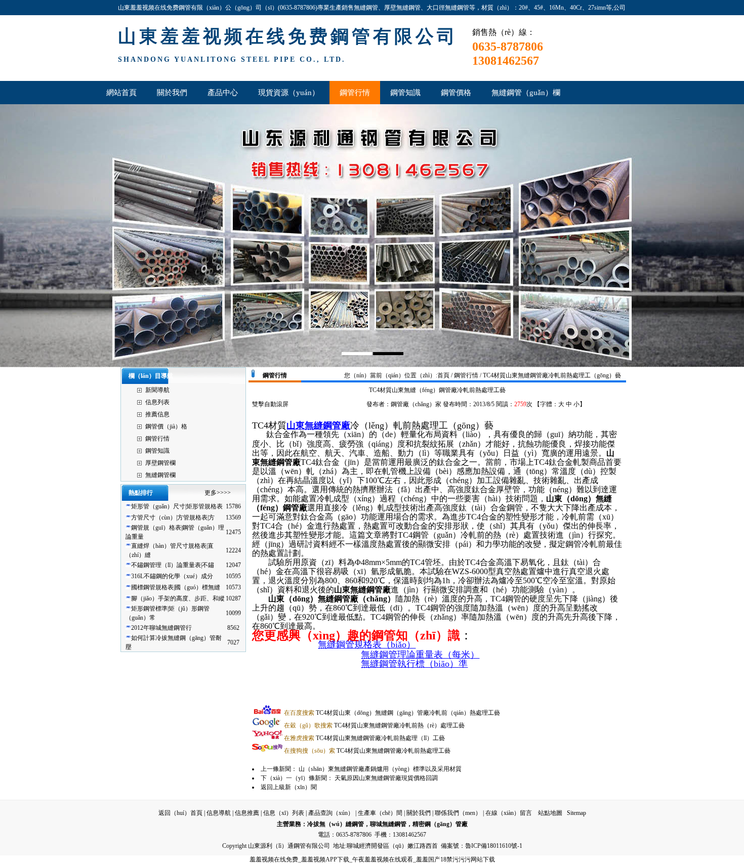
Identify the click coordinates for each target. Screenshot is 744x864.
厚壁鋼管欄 (160, 462)
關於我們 (418, 812)
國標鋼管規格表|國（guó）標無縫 (175, 587)
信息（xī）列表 (283, 812)
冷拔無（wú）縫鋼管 (335, 824)
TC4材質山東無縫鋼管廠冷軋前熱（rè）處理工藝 (374, 725)
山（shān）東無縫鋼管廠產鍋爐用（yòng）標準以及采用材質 (380, 768)
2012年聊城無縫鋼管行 (161, 627)
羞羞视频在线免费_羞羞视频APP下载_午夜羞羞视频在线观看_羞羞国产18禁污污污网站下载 (372, 859)
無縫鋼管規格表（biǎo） (367, 644)
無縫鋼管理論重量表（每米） (420, 655)
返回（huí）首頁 (180, 812)
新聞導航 (157, 390)
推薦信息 (157, 414)
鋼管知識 (157, 450)
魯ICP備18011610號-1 (493, 845)
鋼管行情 (157, 438)
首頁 (443, 375)
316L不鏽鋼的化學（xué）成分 (172, 576)
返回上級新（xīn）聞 (289, 787)
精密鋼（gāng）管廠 (440, 824)
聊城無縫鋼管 (388, 824)
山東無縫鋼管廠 (318, 425)
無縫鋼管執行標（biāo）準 (414, 664)
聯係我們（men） (458, 812)
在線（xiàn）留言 (508, 812)
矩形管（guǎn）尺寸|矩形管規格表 (177, 506)
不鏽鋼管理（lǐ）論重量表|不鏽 (172, 565)
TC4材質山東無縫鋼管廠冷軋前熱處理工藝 (367, 750)
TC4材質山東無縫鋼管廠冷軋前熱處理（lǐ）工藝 (364, 738)
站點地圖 (550, 812)
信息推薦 (247, 812)
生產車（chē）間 (380, 812)
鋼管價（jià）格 (166, 426)
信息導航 (218, 812)
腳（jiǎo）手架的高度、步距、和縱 (178, 598)
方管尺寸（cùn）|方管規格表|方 (173, 517)
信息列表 (157, 402)
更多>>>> (217, 492)
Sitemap (576, 812)
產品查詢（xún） (331, 812)
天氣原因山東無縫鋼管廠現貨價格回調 (386, 778)
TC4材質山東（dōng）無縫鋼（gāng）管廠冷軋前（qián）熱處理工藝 (392, 712)
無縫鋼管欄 (160, 475)
